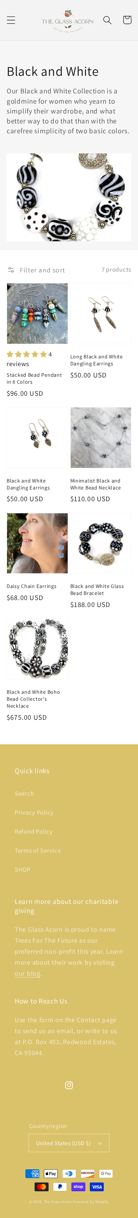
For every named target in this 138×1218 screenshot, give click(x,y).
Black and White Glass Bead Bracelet (97, 589)
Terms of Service (38, 850)
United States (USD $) (63, 1143)
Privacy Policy (34, 812)
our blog (27, 973)
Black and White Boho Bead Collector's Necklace (33, 698)
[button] (11, 20)
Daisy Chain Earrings (31, 585)
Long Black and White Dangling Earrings (96, 360)
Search (24, 793)
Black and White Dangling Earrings (28, 484)
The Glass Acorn (58, 1201)
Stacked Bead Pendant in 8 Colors (34, 378)
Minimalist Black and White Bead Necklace (95, 484)
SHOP (23, 869)
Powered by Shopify (91, 1201)
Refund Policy (34, 831)
